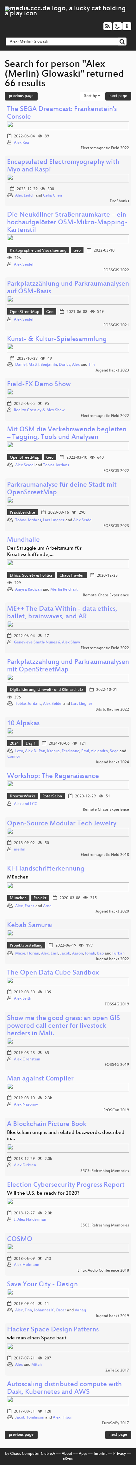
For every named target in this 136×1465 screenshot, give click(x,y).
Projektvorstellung (26, 945)
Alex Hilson (62, 1417)
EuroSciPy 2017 (115, 1423)
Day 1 (31, 743)
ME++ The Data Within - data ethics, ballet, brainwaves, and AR (62, 613)
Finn (28, 1310)
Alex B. (31, 751)
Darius (64, 365)
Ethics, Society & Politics (31, 575)
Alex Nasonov (26, 1104)
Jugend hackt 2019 (112, 1316)
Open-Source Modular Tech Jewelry (61, 824)
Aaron (77, 953)
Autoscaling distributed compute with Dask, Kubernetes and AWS (64, 1388)
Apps (83, 1454)
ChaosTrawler (71, 575)
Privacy (119, 1454)
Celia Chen (52, 195)
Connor (13, 756)
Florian (33, 953)
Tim (91, 365)
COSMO (19, 1240)
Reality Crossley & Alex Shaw (39, 410)
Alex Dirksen (25, 1165)
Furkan (118, 953)
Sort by (91, 96)
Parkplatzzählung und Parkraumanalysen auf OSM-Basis (68, 288)
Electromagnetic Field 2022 (105, 148)
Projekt (40, 898)
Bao (100, 953)
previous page (21, 96)
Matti (33, 365)
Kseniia (53, 751)
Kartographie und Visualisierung (38, 250)
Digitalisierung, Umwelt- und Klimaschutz (46, 690)
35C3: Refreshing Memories (104, 1171)
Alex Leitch (24, 195)
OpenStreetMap (24, 312)
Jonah (90, 953)
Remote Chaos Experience (106, 595)
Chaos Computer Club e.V (32, 1454)
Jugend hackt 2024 (112, 762)
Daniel (21, 365)
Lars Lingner (54, 520)
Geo (77, 250)
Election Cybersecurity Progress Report (66, 1185)
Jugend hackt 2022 (112, 959)
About (67, 1454)
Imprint (100, 1454)
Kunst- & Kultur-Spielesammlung (57, 340)
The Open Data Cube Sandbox (53, 973)
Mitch (36, 1365)
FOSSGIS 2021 (116, 325)
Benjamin (48, 365)
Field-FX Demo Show (39, 385)
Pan (42, 751)
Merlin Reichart (64, 589)
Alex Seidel (23, 264)
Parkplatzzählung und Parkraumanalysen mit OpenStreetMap (68, 666)
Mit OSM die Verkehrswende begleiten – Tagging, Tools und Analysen (67, 433)
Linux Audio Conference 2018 (103, 1270)
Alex (76, 365)
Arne (47, 906)
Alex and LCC (25, 804)
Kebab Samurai (30, 926)
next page (118, 96)
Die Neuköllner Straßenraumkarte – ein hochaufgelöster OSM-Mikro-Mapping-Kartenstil (67, 222)
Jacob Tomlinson (29, 1417)
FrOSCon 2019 (116, 1110)
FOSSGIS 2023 (116, 526)
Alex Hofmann (26, 1265)
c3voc (68, 1459)
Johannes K (44, 1310)
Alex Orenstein (27, 1059)
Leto (19, 751)
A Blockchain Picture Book (46, 1124)
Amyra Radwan (28, 589)
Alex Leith (22, 998)
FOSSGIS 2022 (116, 270)
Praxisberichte (22, 512)
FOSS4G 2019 (117, 1004)
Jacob (65, 953)
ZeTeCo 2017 (117, 1370)
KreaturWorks (22, 796)
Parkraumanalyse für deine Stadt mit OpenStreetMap (62, 489)
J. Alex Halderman (30, 1220)
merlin (19, 849)
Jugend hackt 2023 (112, 370)
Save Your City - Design (42, 1285)
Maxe (20, 953)
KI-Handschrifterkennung (45, 869)
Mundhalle (23, 540)
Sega (114, 751)
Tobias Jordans (56, 465)
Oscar (61, 1310)
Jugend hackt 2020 (112, 911)
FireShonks (119, 201)
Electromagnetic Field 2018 (105, 855)
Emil (85, 751)
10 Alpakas (23, 724)
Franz (29, 906)
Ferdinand (70, 751)
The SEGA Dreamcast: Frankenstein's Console (62, 113)
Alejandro (99, 751)
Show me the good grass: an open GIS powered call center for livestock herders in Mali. (63, 1026)
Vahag (80, 1310)
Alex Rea (21, 143)
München (18, 898)
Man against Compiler (40, 1079)
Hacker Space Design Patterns (53, 1330)
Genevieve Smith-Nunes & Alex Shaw (47, 642)
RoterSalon (52, 796)
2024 (14, 743)
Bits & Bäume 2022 (112, 709)
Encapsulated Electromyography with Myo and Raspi (63, 166)
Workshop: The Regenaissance (53, 777)
